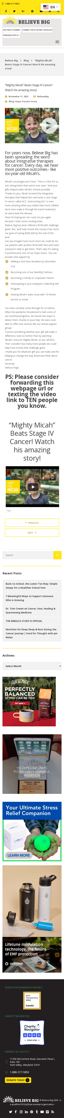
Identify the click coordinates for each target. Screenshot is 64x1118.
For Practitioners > (12, 30)
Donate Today (16, 1080)
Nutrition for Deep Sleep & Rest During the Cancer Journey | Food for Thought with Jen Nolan (31, 633)
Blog (11, 101)
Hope (18, 101)
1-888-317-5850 (12, 3)
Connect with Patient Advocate (37, 30)
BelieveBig (43, 96)
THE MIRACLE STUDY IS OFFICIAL (24, 621)
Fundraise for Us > (11, 35)
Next (30, 532)
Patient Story (29, 101)
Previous (33, 522)
